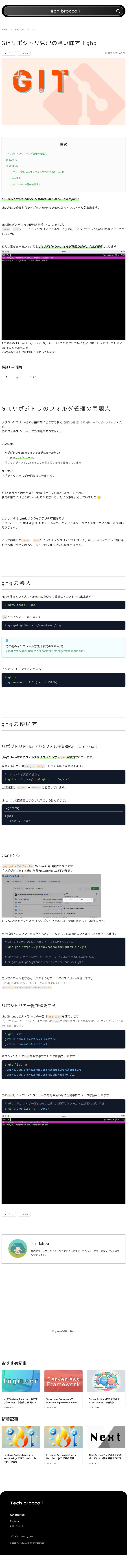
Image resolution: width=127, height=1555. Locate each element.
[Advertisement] (63, 1293)
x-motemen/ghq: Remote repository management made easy (45, 651)
